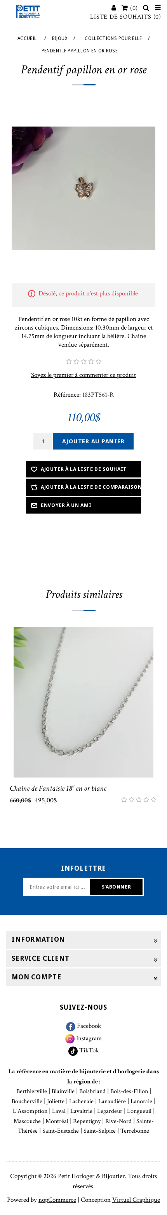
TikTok (88, 1050)
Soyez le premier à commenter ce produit (83, 375)
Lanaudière (112, 1101)
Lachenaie (81, 1101)
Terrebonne (134, 1131)
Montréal (56, 1121)
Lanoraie (141, 1101)
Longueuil (139, 1111)
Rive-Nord (118, 1121)
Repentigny (87, 1121)
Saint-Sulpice (100, 1131)
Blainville (63, 1091)
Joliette (55, 1101)
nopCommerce (57, 1200)
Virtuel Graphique (136, 1200)
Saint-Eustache (60, 1131)
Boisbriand (92, 1091)
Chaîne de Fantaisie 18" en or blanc (58, 788)
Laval (59, 1111)
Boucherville (27, 1101)
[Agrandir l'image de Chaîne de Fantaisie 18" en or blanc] (83, 702)
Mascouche (27, 1121)
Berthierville (31, 1091)
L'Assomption (30, 1111)
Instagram (88, 1038)
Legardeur (109, 1111)
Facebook (88, 1026)
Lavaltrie (81, 1111)
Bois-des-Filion (129, 1091)
